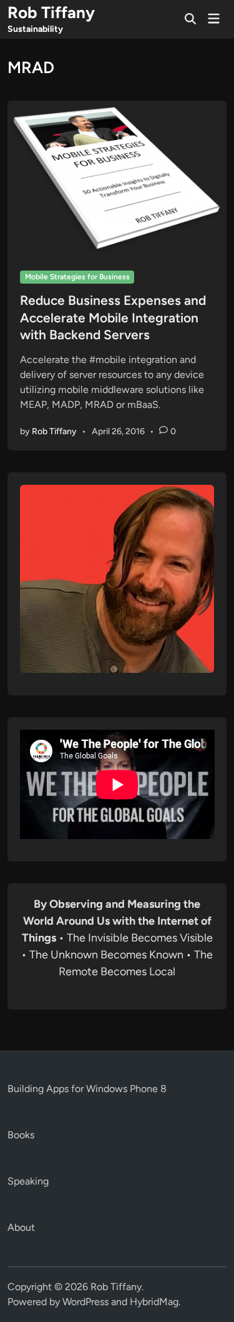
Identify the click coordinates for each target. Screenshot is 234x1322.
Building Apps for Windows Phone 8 (87, 1089)
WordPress (85, 1302)
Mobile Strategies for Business (77, 276)
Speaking (28, 1181)
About (21, 1227)
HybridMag (154, 1302)
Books (20, 1135)
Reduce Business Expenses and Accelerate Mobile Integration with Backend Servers (113, 317)
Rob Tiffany (51, 12)
